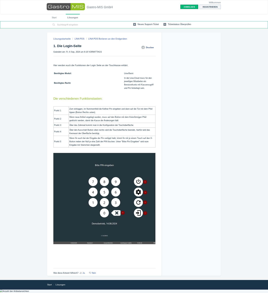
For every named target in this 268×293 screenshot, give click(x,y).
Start (54, 17)
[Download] (128, 108)
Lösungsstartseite (62, 38)
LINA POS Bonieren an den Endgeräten (107, 38)
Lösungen (72, 17)
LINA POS (79, 38)
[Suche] (54, 25)
